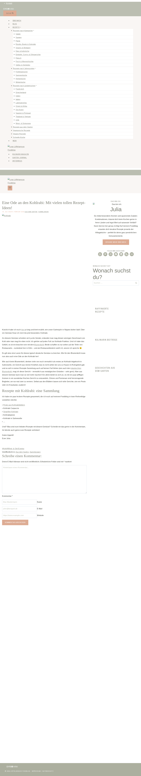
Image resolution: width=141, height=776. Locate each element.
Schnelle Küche (19, 137)
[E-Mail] (11, 9)
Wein (15, 141)
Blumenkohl (39, 345)
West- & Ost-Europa (15, 449)
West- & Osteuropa (23, 123)
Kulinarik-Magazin (20, 154)
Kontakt (9, 3)
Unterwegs (17, 161)
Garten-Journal (19, 158)
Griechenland (21, 92)
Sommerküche (21, 75)
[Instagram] (4, 9)
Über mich (17, 21)
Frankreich (20, 89)
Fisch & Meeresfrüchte (24, 61)
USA (17, 120)
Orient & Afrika (21, 106)
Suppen (19, 37)
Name (39, 502)
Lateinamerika (21, 103)
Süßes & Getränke (23, 65)
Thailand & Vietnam (23, 116)
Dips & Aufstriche (22, 51)
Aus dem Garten (31, 212)
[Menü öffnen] (10, 188)
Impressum (36, 771)
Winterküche (20, 82)
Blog (15, 24)
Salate (18, 34)
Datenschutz (48, 771)
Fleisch (18, 58)
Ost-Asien (19, 109)
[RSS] (10, 9)
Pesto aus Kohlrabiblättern (14, 405)
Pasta (18, 41)
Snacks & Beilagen (23, 48)
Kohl (4, 449)
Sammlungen (43, 212)
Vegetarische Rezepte (21, 130)
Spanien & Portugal (23, 113)
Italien (18, 99)
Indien (18, 96)
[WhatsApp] (13, 9)
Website (40, 515)
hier (22, 330)
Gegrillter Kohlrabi (10, 412)
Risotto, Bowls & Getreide (26, 44)
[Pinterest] (7, 9)
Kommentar (7, 496)
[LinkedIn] (8, 9)
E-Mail (39, 509)
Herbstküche (21, 79)
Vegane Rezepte (19, 134)
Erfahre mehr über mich (116, 242)
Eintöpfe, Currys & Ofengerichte (28, 54)
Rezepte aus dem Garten (23, 127)
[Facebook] (5, 9)
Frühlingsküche (22, 72)
